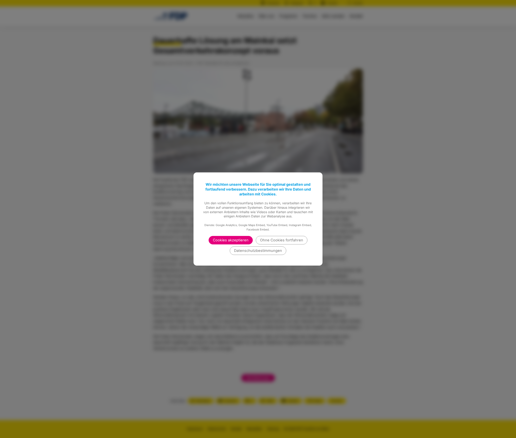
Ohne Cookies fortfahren (281, 240)
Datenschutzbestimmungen (258, 250)
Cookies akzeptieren (231, 240)
